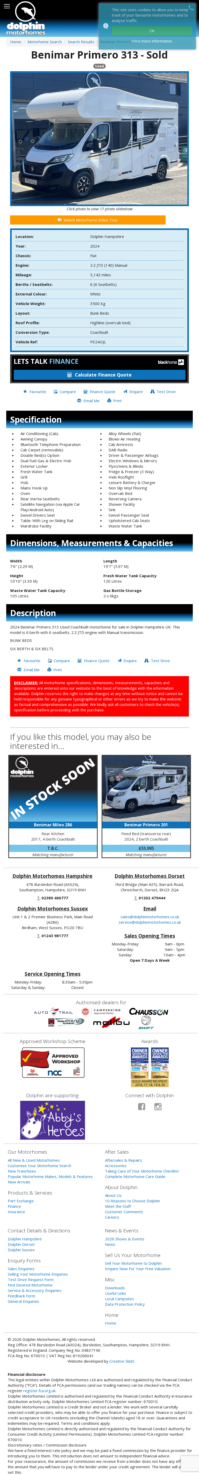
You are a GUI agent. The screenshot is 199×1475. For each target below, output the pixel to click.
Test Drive (165, 391)
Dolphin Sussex (21, 1249)
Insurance (16, 1211)
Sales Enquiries (21, 1268)
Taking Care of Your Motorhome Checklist (142, 1171)
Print (117, 400)
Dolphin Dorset (21, 1244)
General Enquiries (23, 1301)
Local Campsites (119, 1298)
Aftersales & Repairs (123, 1160)
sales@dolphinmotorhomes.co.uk (149, 916)
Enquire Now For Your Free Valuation (137, 1268)
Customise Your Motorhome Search (39, 1165)
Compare (67, 391)
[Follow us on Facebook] (141, 1109)
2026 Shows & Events (124, 1238)
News (110, 1244)
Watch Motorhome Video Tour (90, 219)
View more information (152, 41)
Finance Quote (103, 375)
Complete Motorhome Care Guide (135, 1176)
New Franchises (22, 1171)
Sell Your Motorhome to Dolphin (133, 1263)
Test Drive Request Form (31, 1279)
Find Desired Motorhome (30, 1285)
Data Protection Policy (125, 1304)
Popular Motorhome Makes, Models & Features (50, 1176)
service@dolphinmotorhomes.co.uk (150, 922)
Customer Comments (124, 1211)
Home (15, 41)
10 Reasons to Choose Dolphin (132, 1200)
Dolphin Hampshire (25, 1238)
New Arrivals (19, 1181)
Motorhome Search (44, 41)
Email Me (91, 400)
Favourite (37, 391)
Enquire (135, 391)
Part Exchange (21, 1200)
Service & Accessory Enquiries (34, 1290)
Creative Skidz (121, 1361)
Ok (152, 30)
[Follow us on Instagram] (158, 1109)
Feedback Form (21, 1295)
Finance (14, 1206)
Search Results (81, 41)
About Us (113, 1195)
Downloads (115, 1287)
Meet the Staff (118, 1206)
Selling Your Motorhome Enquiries (38, 1274)
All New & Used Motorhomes (34, 1160)
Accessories (115, 1165)
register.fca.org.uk (39, 1390)
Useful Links (115, 1293)
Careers (112, 1217)
